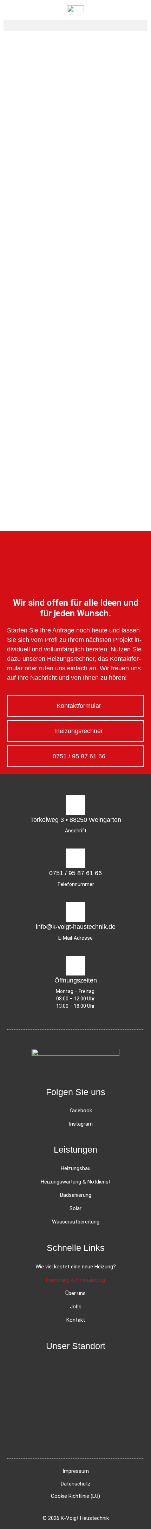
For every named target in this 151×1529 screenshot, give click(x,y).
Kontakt (75, 1320)
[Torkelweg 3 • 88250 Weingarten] (75, 805)
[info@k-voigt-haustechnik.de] (75, 912)
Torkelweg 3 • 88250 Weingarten (75, 819)
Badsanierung (75, 1195)
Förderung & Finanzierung (75, 1280)
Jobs (75, 1306)
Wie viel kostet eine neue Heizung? (75, 1266)
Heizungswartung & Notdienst (76, 1182)
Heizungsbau (76, 1168)
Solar (75, 1208)
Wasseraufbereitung (75, 1222)
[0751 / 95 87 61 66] (75, 858)
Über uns (75, 1293)
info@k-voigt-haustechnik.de (76, 926)
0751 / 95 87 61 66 (75, 873)
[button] (75, 25)
